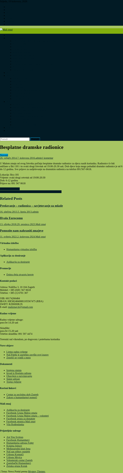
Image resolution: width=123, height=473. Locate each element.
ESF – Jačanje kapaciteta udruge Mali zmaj (34, 41)
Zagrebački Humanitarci (18, 463)
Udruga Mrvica (14, 457)
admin (39, 158)
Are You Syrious (14, 437)
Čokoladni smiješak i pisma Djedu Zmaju (34, 64)
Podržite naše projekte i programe (30, 110)
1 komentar (47, 158)
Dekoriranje (19, 84)
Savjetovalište (20, 43)
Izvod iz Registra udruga (18, 373)
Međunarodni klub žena (18, 448)
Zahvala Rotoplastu (10, 188)
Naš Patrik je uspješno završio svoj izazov (27, 354)
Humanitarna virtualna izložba (21, 249)
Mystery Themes (36, 471)
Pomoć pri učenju (22, 49)
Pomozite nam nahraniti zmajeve (21, 230)
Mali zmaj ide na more (24, 58)
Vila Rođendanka (21, 52)
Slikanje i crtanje (21, 78)
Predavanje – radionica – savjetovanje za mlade (31, 205)
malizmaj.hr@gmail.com (20, 307)
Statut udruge (13, 379)
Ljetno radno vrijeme (17, 351)
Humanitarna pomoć (16, 127)
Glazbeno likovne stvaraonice (28, 90)
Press (9, 18)
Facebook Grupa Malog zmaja (21, 412)
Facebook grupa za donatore (20, 418)
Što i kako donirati (22, 113)
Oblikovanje (19, 87)
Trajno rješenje (13, 381)
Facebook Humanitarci (17, 440)
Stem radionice (20, 81)
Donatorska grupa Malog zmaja (29, 116)
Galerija (10, 15)
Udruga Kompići (15, 454)
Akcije (9, 72)
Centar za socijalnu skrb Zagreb (22, 394)
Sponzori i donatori (16, 12)
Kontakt (10, 21)
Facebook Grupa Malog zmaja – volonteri (27, 415)
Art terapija (18, 67)
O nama (10, 9)
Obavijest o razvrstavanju (19, 376)
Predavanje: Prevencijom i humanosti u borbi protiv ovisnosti (31, 191)
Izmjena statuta (13, 370)
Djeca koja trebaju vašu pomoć (28, 124)
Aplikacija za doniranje (24, 104)
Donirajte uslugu (21, 119)
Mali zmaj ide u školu (24, 55)
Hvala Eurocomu (11, 218)
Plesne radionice (21, 95)
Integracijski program (23, 69)
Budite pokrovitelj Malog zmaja (29, 107)
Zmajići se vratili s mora (18, 357)
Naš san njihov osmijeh (18, 451)
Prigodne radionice (22, 98)
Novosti (10, 35)
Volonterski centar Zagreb (19, 460)
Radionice (18, 61)
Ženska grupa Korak (16, 466)
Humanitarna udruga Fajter (20, 443)
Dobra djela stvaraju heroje (20, 274)
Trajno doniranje (21, 121)
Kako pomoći (13, 101)
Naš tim (10, 24)
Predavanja (18, 46)
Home (9, 6)
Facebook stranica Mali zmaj (20, 421)
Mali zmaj (41, 224)
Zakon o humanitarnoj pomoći (21, 397)
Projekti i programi (15, 38)
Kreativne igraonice (23, 93)
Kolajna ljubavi (14, 445)
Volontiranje (12, 130)
